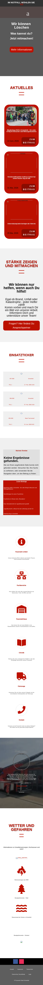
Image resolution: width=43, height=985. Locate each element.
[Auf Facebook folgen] (15, 961)
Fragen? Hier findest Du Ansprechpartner (21, 325)
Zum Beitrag (29, 141)
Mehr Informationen (21, 49)
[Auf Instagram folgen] (21, 961)
